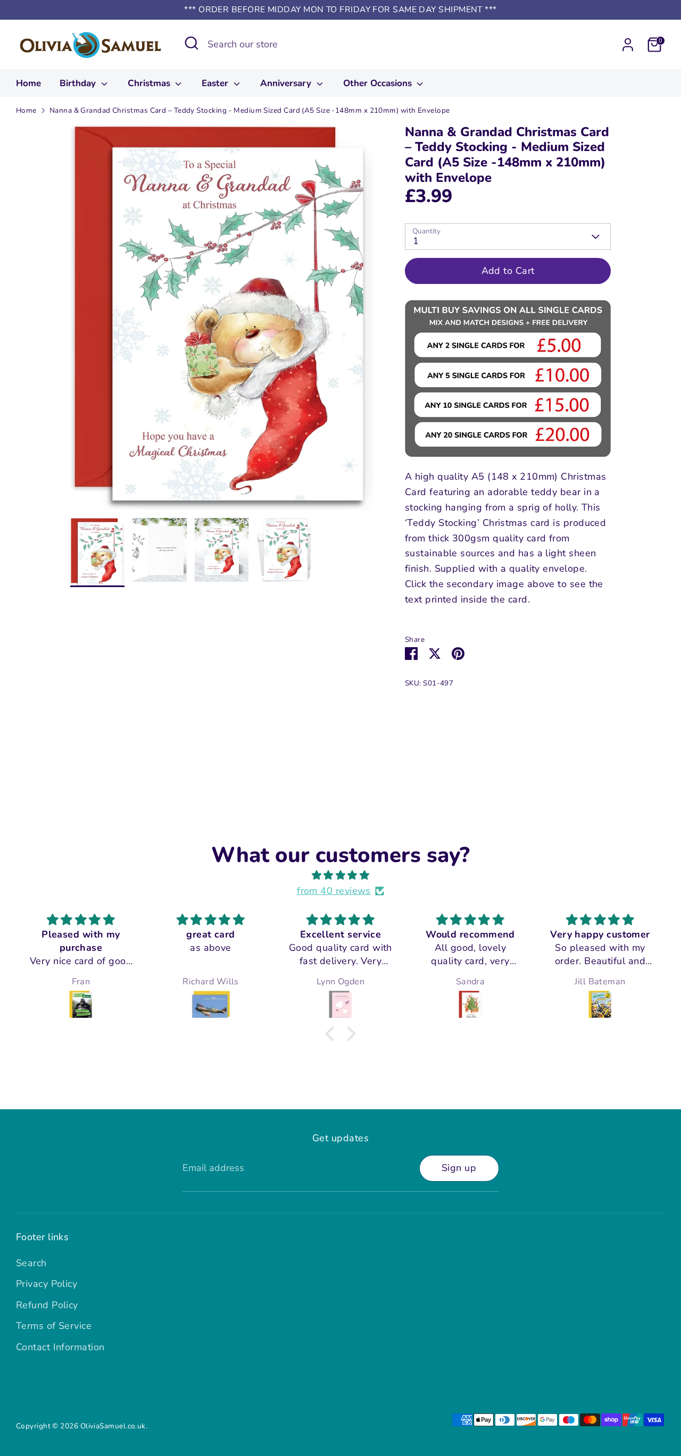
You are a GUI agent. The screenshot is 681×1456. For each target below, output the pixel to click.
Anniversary (287, 83)
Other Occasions (378, 83)
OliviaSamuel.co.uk (113, 1426)
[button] (332, 1033)
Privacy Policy (46, 1283)
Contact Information (60, 1347)
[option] (221, 321)
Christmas (150, 83)
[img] (340, 875)
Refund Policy (47, 1305)
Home (28, 83)
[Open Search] (191, 43)
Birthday (79, 83)
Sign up (459, 1167)
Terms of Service (54, 1325)
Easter (216, 83)
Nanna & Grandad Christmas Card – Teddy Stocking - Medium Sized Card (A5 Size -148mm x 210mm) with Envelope (249, 110)
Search (31, 1263)
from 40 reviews (334, 890)
